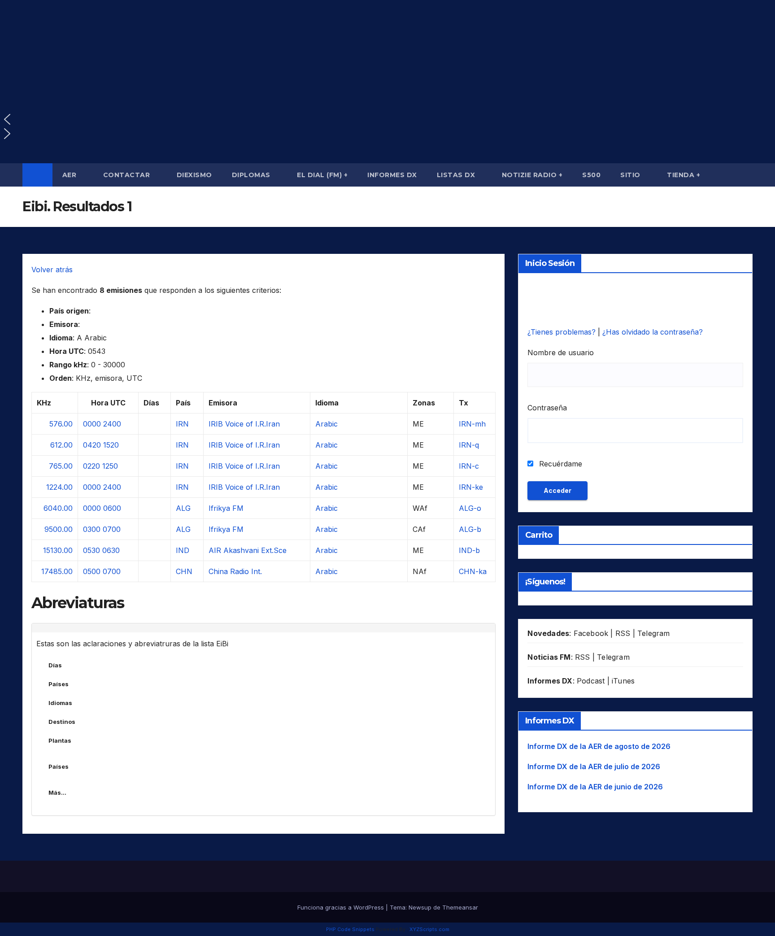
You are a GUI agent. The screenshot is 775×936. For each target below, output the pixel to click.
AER (70, 175)
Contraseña (547, 407)
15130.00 (58, 550)
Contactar (127, 175)
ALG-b (470, 529)
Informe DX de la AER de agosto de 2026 (599, 746)
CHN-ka (473, 571)
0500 (91, 571)
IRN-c (469, 465)
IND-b (469, 550)
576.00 (61, 423)
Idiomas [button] (60, 702)
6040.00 (58, 508)
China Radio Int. (235, 571)
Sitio (631, 175)
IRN (182, 423)
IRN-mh (472, 423)
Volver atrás (52, 269)
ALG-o (470, 508)
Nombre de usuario (560, 352)
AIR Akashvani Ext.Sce (248, 550)
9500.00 (58, 529)
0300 (91, 529)
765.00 (61, 465)
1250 (110, 465)
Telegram (653, 633)
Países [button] (58, 684)
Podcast (591, 680)
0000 (92, 423)
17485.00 (57, 571)
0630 (111, 550)
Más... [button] (57, 792)
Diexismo (194, 175)
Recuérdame (559, 463)
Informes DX (392, 175)
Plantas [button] (59, 740)
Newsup (420, 907)
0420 (92, 444)
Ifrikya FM (226, 508)
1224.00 (59, 487)
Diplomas (252, 175)
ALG (183, 508)
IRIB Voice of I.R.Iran (244, 423)
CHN (184, 571)
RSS (623, 633)
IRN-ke (471, 487)
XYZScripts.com (429, 929)
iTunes (623, 680)
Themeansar (460, 907)
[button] (387, 119)
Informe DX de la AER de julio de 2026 (593, 766)
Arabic (326, 423)
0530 (91, 550)
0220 (91, 465)
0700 (112, 529)
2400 (112, 423)
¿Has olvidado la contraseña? (652, 331)
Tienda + (683, 175)
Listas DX (457, 175)
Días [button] (55, 665)
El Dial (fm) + (322, 175)
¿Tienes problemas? (562, 331)
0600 (112, 508)
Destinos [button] (61, 721)
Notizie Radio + (532, 175)
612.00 (61, 444)
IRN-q (469, 444)
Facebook (591, 633)
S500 (591, 175)
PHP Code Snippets (350, 929)
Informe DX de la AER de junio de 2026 (595, 786)
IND (182, 550)
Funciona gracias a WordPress (341, 907)
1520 (111, 444)
